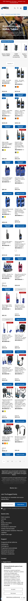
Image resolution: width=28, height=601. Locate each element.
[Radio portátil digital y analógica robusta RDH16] (7, 234)
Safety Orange (5, 86)
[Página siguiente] (24, 461)
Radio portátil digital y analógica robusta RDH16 (7, 242)
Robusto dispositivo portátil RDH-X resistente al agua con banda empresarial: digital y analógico (20, 244)
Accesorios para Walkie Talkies (12, 14)
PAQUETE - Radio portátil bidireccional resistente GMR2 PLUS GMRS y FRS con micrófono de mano (20, 370)
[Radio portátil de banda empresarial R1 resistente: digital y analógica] (7, 202)
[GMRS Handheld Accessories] (16, 47)
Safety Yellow (5, 150)
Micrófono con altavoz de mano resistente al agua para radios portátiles (20, 438)
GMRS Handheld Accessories (16, 55)
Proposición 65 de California (9, 542)
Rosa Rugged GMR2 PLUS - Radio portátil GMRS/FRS (7, 306)
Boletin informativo (6, 523)
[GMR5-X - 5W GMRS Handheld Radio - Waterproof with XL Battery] (7, 103)
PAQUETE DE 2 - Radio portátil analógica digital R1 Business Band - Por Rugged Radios (20, 211)
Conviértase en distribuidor (8, 526)
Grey (3, 86)
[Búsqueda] (15, 8)
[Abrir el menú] (25, 8)
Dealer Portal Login (6, 534)
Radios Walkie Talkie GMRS (6, 54)
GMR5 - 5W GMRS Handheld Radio (6, 81)
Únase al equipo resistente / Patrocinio (12, 530)
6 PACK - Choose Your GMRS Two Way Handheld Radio (7, 438)
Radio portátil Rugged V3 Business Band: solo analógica (7, 179)
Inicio (2, 14)
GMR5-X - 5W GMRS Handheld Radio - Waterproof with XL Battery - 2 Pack (20, 112)
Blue (3, 217)
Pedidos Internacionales (8, 528)
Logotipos (4, 532)
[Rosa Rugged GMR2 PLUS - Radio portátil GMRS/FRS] (7, 298)
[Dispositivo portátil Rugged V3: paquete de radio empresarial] (20, 298)
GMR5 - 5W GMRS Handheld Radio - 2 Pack (19, 81)
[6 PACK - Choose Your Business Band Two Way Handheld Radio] (7, 267)
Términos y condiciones (7, 554)
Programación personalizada (9, 548)
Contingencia (5, 546)
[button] (7, 83)
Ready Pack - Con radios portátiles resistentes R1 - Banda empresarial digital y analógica (7, 370)
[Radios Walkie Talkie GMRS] (6, 47)
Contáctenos (4, 544)
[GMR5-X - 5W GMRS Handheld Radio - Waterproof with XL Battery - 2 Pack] (20, 103)
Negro (3, 248)
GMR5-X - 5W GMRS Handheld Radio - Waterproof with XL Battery (7, 112)
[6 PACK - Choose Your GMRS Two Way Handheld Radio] (7, 429)
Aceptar (13, 589)
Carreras (3, 519)
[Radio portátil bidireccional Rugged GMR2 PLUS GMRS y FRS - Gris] (7, 135)
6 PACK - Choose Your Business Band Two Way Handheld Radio (7, 275)
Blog (2, 521)
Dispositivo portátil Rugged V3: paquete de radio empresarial (20, 306)
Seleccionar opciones (7, 95)
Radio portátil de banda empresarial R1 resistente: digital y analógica (7, 210)
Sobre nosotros (5, 517)
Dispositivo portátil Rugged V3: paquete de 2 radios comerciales (20, 179)
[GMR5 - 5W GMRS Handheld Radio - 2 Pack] (20, 73)
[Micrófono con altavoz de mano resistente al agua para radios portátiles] (20, 429)
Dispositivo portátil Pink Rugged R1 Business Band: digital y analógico (20, 276)
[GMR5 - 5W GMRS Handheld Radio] (7, 73)
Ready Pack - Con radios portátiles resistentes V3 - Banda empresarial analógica (20, 336)
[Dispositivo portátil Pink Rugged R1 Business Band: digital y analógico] (20, 267)
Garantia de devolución (7, 552)
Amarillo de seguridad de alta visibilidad (5, 248)
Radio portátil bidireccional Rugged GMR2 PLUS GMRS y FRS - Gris (7, 144)
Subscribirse (20, 504)
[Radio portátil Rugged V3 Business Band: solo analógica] (7, 171)
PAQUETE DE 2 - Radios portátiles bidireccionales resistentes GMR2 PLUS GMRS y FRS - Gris (19, 145)
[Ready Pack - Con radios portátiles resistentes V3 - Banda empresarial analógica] (20, 328)
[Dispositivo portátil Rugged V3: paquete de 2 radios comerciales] (20, 171)
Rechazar (13, 593)
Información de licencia (7, 550)
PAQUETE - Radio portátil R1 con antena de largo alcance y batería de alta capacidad (7, 337)
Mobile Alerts (5, 525)
